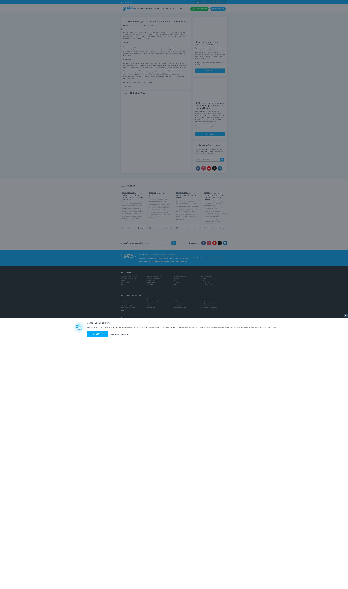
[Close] (346, 315)
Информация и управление (120, 334)
